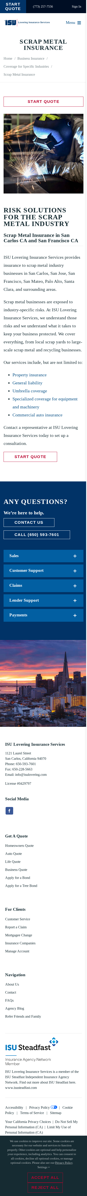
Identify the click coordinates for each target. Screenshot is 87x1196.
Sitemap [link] (55, 1113)
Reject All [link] (45, 1187)
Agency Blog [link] (14, 1008)
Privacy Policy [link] (39, 1107)
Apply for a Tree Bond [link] (21, 886)
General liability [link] (27, 382)
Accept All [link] (45, 1177)
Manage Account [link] (17, 951)
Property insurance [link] (29, 374)
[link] (13, 6)
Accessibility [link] (14, 1107)
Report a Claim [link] (16, 927)
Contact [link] (10, 992)
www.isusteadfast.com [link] (21, 1088)
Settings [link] (42, 1167)
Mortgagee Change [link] (18, 935)
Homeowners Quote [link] (19, 846)
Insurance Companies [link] (20, 943)
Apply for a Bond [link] (17, 878)
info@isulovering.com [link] (31, 774)
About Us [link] (12, 984)
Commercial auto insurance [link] (37, 414)
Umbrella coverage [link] (29, 390)
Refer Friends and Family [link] (23, 1016)
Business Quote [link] (16, 870)
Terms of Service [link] (32, 1113)
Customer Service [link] (17, 919)
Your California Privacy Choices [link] (28, 1122)
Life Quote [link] (13, 862)
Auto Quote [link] (13, 854)
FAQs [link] (9, 1000)
